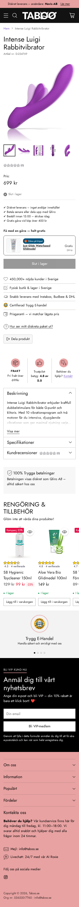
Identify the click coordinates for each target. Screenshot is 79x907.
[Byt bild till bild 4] (53, 150)
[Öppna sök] (14, 15)
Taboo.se (34, 893)
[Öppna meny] (5, 15)
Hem (7, 28)
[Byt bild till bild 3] (38, 150)
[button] (14, 165)
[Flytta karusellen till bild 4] (44, 653)
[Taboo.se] (39, 15)
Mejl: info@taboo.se (25, 849)
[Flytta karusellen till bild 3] (41, 653)
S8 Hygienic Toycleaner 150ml (18, 575)
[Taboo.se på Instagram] (5, 877)
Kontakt (68, 376)
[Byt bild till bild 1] (9, 150)
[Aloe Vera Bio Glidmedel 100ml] (54, 542)
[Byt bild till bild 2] (24, 150)
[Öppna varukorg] (71, 15)
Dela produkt (20, 338)
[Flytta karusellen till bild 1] (34, 653)
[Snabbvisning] (30, 532)
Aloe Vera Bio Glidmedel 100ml (52, 575)
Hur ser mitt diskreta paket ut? (31, 326)
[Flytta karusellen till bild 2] (38, 653)
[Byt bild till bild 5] (67, 150)
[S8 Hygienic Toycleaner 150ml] (20, 542)
